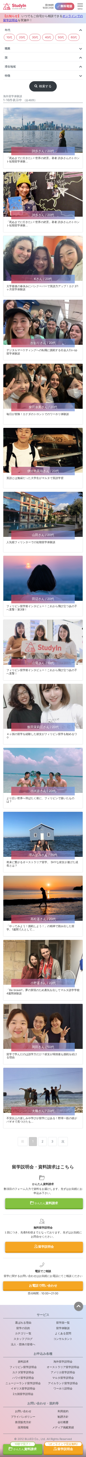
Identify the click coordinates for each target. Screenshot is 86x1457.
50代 (61, 37)
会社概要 (63, 1422)
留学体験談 (63, 1328)
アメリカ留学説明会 (63, 1372)
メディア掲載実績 (63, 1427)
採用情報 (23, 1427)
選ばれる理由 (23, 1322)
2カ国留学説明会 (23, 1394)
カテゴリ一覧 (23, 1333)
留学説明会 (46, 1247)
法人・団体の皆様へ (23, 1344)
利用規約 (63, 1411)
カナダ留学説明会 (23, 1372)
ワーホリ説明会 (62, 1388)
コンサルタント (62, 1338)
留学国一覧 (63, 1322)
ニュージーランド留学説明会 (23, 1383)
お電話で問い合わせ (43, 1285)
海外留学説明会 (62, 1361)
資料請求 (46, 1203)
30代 (35, 37)
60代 (74, 37)
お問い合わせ (23, 1411)
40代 (48, 37)
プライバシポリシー (23, 1416)
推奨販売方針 (23, 1422)
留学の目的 (23, 1328)
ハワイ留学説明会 (23, 1377)
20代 (22, 37)
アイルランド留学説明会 (63, 1383)
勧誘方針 (63, 1416)
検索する (45, 86)
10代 (9, 37)
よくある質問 (63, 1333)
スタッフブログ (23, 1338)
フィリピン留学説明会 (23, 1367)
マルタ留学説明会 (63, 1377)
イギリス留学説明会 (23, 1388)
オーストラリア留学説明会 (63, 1367)
